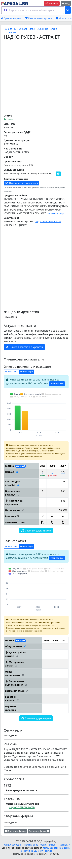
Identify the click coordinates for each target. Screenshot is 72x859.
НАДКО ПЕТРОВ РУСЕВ (48, 221)
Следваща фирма (38, 831)
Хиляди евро (26, 371)
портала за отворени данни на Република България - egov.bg (45, 849)
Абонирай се (51, 3)
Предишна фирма (16, 831)
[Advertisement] (36, 77)
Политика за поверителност (40, 844)
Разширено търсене (40, 18)
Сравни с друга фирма (37, 530)
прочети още (56, 213)
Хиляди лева (11, 371)
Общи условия (12, 844)
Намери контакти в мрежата (23, 183)
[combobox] (32, 10)
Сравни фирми (12, 18)
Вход (66, 3)
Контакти (64, 844)
